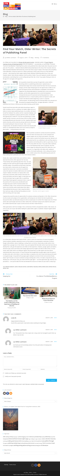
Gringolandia (6, 439)
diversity (47, 436)
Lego (27, 439)
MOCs (20, 441)
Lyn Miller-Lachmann (10, 57)
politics (47, 441)
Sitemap (6, 464)
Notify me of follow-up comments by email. (15, 373)
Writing (37, 57)
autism (20, 436)
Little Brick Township (50, 439)
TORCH (44, 443)
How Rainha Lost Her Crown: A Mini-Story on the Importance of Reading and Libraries (11, 303)
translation (48, 443)
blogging (23, 436)
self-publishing (24, 443)
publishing (35, 266)
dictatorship (38, 436)
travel (53, 443)
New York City (35, 441)
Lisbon (43, 439)
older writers (30, 266)
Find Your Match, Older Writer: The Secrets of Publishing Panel (22, 16)
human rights (21, 439)
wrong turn (6, 268)
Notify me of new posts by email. (13, 376)
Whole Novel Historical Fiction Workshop (48, 299)
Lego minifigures (31, 439)
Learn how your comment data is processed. (33, 384)
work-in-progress (9, 445)
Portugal (51, 441)
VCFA (4, 445)
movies (29, 441)
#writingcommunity (9, 266)
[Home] (3, 16)
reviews (15, 443)
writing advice (45, 266)
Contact (34, 472)
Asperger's (15, 436)
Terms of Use (12, 464)
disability (43, 436)
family (51, 436)
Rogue (19, 443)
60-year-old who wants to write (26, 62)
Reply (55, 317)
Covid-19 (27, 436)
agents (16, 266)
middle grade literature (13, 441)
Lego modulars (38, 439)
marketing (5, 441)
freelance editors (22, 266)
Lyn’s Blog (26, 472)
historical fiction (13, 439)
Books (30, 472)
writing (40, 266)
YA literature (44, 445)
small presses (31, 443)
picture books (41, 441)
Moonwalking (25, 441)
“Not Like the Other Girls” (30, 296)
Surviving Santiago (38, 443)
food (54, 436)
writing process (52, 266)
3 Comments (46, 57)
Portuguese (5, 443)
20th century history (8, 436)
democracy (32, 436)
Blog (32, 57)
